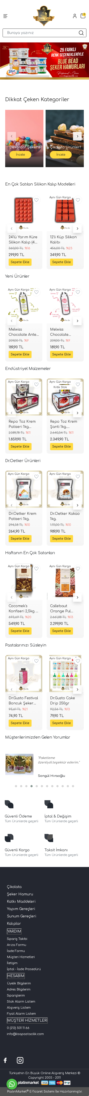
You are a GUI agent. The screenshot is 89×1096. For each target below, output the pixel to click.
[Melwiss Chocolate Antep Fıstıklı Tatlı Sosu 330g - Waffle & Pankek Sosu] (23, 304)
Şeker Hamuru (20, 894)
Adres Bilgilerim (18, 989)
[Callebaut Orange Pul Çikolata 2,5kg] (65, 581)
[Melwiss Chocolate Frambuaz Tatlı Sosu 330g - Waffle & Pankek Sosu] (65, 304)
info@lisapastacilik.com (25, 1034)
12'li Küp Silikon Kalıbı (63, 239)
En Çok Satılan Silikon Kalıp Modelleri (40, 184)
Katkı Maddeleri (21, 902)
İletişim (12, 963)
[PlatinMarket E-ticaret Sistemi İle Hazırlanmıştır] (28, 1082)
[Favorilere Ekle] (36, 200)
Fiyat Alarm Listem (21, 1013)
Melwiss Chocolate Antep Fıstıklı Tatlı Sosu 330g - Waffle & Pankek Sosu (24, 332)
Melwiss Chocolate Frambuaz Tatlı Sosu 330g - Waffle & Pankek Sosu (64, 332)
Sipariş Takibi (17, 939)
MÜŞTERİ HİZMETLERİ (27, 1020)
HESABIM (15, 976)
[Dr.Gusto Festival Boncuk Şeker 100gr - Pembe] (23, 673)
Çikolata (14, 887)
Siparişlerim (16, 995)
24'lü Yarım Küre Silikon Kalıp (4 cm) (23, 240)
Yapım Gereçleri (21, 909)
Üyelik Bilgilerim (19, 983)
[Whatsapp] (11, 1084)
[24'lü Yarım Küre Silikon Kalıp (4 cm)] (23, 212)
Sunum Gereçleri (21, 916)
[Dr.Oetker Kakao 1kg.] (65, 489)
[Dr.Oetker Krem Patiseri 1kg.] (23, 489)
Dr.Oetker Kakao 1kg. (65, 516)
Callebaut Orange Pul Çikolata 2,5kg (62, 609)
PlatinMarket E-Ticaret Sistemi (30, 1091)
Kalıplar (14, 924)
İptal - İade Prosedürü (24, 969)
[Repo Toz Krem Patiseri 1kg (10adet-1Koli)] (23, 397)
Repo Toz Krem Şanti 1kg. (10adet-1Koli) (63, 424)
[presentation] (11, 228)
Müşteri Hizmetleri (21, 957)
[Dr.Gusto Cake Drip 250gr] (65, 673)
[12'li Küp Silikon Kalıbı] (65, 212)
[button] (16, 786)
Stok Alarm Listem (21, 1001)
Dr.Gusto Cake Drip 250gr (62, 700)
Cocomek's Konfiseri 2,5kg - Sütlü (23, 609)
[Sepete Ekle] (20, 262)
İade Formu (16, 951)
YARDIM (14, 931)
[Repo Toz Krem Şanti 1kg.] (19, 764)
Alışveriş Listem (19, 1007)
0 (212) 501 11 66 (18, 1028)
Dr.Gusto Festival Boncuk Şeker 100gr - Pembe (23, 701)
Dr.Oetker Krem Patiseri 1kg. (22, 516)
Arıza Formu (16, 945)
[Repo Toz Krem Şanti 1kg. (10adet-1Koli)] (65, 397)
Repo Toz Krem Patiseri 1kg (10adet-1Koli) (22, 424)
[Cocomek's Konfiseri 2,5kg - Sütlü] (23, 581)
